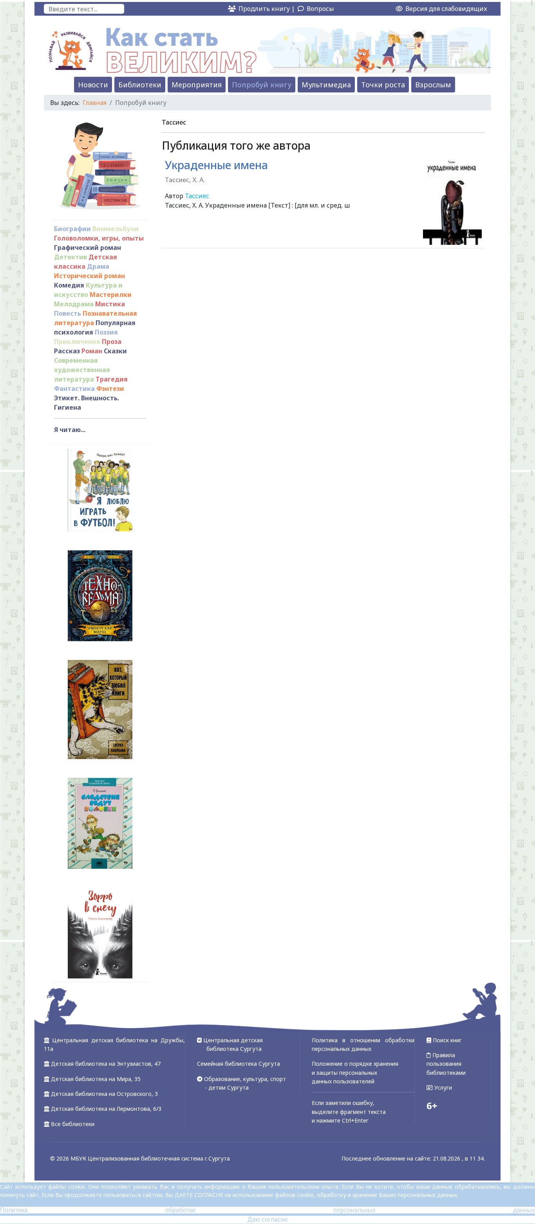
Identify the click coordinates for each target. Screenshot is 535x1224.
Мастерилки (111, 294)
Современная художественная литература (82, 369)
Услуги (442, 1087)
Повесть (67, 313)
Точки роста (383, 84)
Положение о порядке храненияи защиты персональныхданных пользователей (355, 1072)
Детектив (70, 257)
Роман (91, 351)
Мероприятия (197, 84)
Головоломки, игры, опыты (99, 238)
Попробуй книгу (261, 84)
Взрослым (433, 84)
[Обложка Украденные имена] (452, 202)
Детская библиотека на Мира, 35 (96, 1079)
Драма (98, 266)
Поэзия (106, 332)
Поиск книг (446, 1040)
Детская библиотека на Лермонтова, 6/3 (106, 1108)
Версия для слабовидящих (445, 8)
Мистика (110, 304)
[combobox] (84, 9)
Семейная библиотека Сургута (238, 1063)
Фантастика (74, 388)
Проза (111, 341)
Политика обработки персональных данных (267, 1210)
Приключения (77, 341)
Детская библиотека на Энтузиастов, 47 (106, 1063)
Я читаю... (69, 429)
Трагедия (112, 379)
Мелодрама (74, 304)
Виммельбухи (115, 228)
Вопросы (320, 8)
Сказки (115, 351)
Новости (93, 84)
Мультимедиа (326, 84)
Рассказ (67, 351)
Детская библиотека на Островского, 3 (104, 1093)
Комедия (69, 285)
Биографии (72, 228)
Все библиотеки (72, 1124)
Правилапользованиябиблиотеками (446, 1063)
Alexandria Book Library (449, 259)
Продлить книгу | (267, 8)
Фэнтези (110, 388)
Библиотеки (139, 84)
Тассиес (197, 196)
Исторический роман (89, 275)
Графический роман (87, 247)
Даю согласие (268, 1219)
